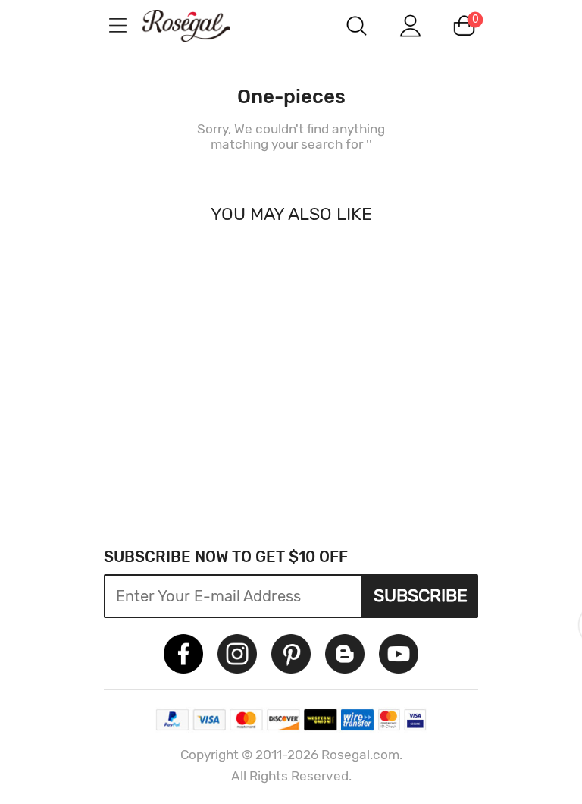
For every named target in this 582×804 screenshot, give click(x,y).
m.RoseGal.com (200, 25)
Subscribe (421, 595)
